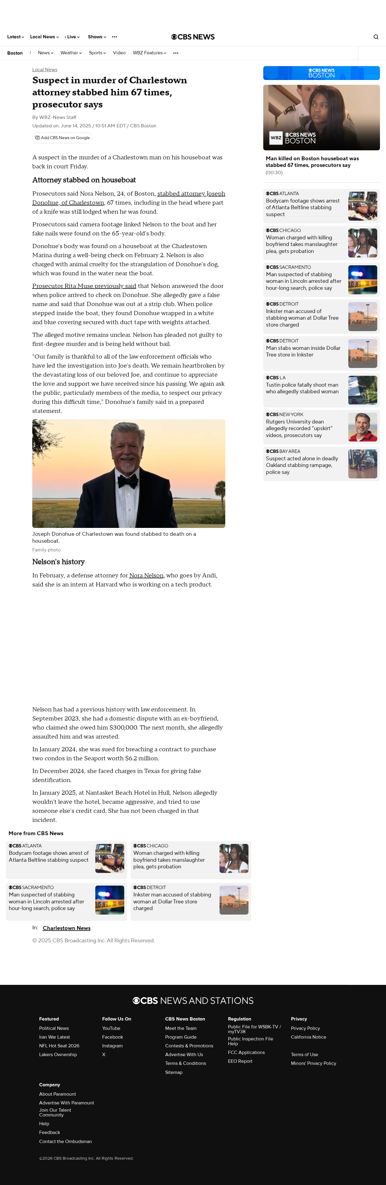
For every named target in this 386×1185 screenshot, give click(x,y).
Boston (15, 53)
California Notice (308, 1037)
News (44, 53)
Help (44, 1123)
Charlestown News (66, 928)
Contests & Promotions (189, 1045)
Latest (14, 36)
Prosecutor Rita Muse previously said (84, 286)
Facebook (112, 1037)
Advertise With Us (184, 1054)
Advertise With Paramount (66, 1102)
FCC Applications (246, 1052)
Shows (96, 36)
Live (72, 37)
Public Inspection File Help (250, 1041)
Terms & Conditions (185, 1063)
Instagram (112, 1045)
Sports (96, 53)
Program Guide (181, 1037)
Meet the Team (181, 1028)
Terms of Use (304, 1054)
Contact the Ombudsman (65, 1141)
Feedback (49, 1132)
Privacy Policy (305, 1028)
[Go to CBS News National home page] (193, 37)
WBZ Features (148, 53)
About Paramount (57, 1094)
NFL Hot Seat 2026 (59, 1045)
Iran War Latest (54, 1037)
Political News (54, 1028)
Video (119, 53)
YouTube (111, 1028)
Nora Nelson (146, 576)
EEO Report (240, 1061)
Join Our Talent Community (55, 1112)
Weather (70, 53)
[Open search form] (376, 37)
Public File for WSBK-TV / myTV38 (254, 1029)
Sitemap (173, 1072)
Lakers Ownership (58, 1054)
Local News (43, 36)
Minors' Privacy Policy (313, 1063)
